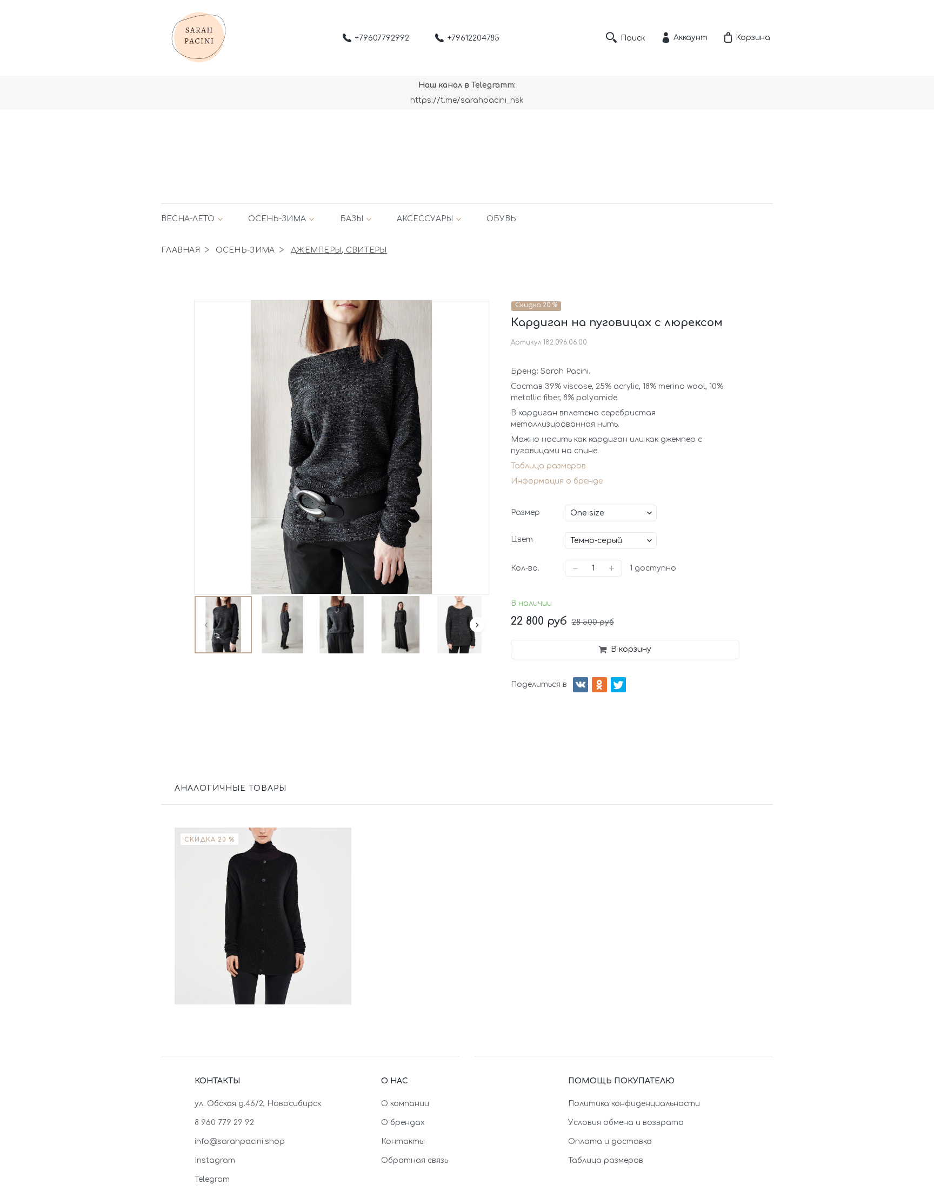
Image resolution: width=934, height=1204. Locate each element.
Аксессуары (425, 219)
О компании (405, 1104)
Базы (351, 219)
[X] (618, 684)
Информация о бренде (557, 481)
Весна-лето (188, 219)
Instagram (215, 1160)
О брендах (403, 1123)
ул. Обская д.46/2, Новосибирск (258, 1104)
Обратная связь (414, 1160)
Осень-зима (277, 219)
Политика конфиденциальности (634, 1104)
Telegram (212, 1179)
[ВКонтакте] (580, 684)
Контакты (403, 1141)
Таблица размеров (548, 466)
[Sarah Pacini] (199, 38)
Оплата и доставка (610, 1141)
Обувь (501, 219)
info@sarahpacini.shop (240, 1141)
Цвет (522, 539)
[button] (206, 624)
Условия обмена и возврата (626, 1123)
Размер (525, 512)
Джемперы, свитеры (338, 250)
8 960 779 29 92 (224, 1123)
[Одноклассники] (599, 684)
